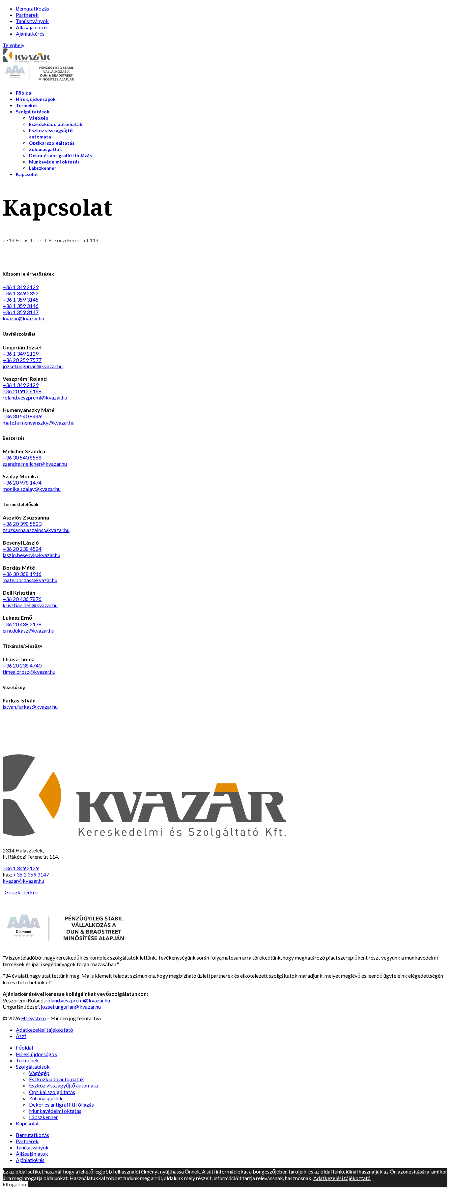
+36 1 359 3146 (21, 306)
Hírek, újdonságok (36, 99)
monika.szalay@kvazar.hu (32, 489)
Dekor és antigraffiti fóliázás (60, 155)
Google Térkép (22, 892)
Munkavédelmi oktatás (54, 161)
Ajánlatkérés (30, 33)
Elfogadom (15, 1184)
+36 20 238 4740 (22, 665)
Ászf (21, 1036)
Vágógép (38, 118)
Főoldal (24, 93)
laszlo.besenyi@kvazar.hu (31, 555)
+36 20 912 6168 (22, 391)
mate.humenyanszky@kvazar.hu (38, 422)
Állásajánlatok (32, 27)
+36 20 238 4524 (22, 549)
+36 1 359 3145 (21, 299)
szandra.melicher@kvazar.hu (35, 464)
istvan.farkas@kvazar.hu (30, 706)
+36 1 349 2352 (21, 293)
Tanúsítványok (32, 21)
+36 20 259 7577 (22, 360)
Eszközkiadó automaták (55, 124)
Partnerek (27, 15)
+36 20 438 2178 (22, 624)
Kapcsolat (27, 174)
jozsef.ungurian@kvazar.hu (33, 366)
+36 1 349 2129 (21, 287)
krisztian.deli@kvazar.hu (30, 605)
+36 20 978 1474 (22, 482)
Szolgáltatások (32, 111)
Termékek (27, 105)
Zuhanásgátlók (45, 149)
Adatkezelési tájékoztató (44, 1029)
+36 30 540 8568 (22, 457)
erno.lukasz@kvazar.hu (28, 630)
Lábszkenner (42, 168)
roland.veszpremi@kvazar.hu (35, 397)
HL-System (33, 1018)
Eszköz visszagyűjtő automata (63, 1085)
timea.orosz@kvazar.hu (29, 672)
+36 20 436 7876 (22, 599)
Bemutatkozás (32, 8)
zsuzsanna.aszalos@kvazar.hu (36, 530)
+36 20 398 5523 (22, 524)
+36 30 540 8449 (22, 416)
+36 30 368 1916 (22, 574)
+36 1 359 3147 (21, 312)
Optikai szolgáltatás (51, 143)
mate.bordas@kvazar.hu (30, 580)
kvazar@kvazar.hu (23, 318)
